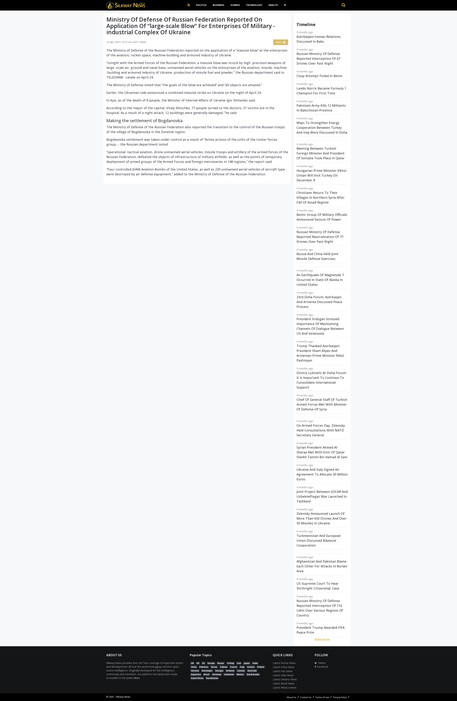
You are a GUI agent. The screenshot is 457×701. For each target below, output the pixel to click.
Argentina (196, 674)
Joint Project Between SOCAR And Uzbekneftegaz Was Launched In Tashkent (322, 496)
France (233, 667)
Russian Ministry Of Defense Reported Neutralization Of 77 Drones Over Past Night (320, 237)
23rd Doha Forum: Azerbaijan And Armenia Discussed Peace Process (319, 302)
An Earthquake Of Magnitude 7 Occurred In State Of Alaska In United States (320, 280)
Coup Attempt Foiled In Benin (319, 76)
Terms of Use (322, 697)
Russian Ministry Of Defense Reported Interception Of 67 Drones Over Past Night (318, 58)
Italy (242, 667)
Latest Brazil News (284, 683)
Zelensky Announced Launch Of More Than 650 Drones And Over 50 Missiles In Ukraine (321, 518)
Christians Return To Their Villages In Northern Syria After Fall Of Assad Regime (321, 197)
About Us (291, 697)
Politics (201, 5)
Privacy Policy (340, 697)
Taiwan (223, 667)
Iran (239, 663)
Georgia (219, 670)
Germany (216, 674)
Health (273, 5)
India (255, 663)
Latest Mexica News (284, 687)
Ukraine (195, 670)
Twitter (321, 663)
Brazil (206, 674)
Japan (247, 663)
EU (203, 663)
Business (218, 5)
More (137, 678)
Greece (250, 667)
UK (192, 663)
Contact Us (305, 697)
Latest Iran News (283, 671)
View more (322, 639)
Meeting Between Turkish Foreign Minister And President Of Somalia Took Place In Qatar (321, 153)
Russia (220, 663)
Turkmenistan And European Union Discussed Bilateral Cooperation (319, 540)
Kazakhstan (212, 678)
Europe (211, 663)
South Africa (197, 678)
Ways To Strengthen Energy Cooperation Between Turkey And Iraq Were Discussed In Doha (322, 127)
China (194, 667)
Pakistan (203, 667)
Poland (260, 667)
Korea (214, 667)
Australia (252, 670)
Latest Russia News (284, 663)
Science (235, 5)
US (198, 663)
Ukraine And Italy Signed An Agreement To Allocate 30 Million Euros (322, 474)
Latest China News (284, 667)
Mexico (240, 674)
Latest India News (283, 675)
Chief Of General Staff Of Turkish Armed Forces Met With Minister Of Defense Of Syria (322, 404)
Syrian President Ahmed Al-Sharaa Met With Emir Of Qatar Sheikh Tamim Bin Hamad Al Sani (322, 452)
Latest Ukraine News (285, 679)
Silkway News (123, 696)
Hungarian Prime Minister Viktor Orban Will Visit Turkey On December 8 (322, 175)
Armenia (230, 670)
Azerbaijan (207, 670)
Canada (241, 670)
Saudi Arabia (253, 674)
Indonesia (229, 674)
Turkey (230, 663)
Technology (254, 5)
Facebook (322, 666)
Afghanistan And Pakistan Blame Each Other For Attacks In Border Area (322, 566)
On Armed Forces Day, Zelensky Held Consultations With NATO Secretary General (321, 430)
